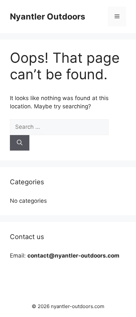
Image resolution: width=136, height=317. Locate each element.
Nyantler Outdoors (47, 16)
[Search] (19, 143)
